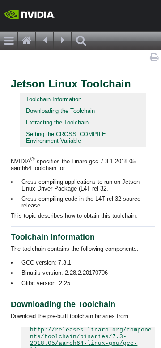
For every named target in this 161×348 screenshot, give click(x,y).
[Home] (27, 41)
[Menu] (9, 41)
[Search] (81, 41)
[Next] (63, 41)
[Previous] (45, 41)
